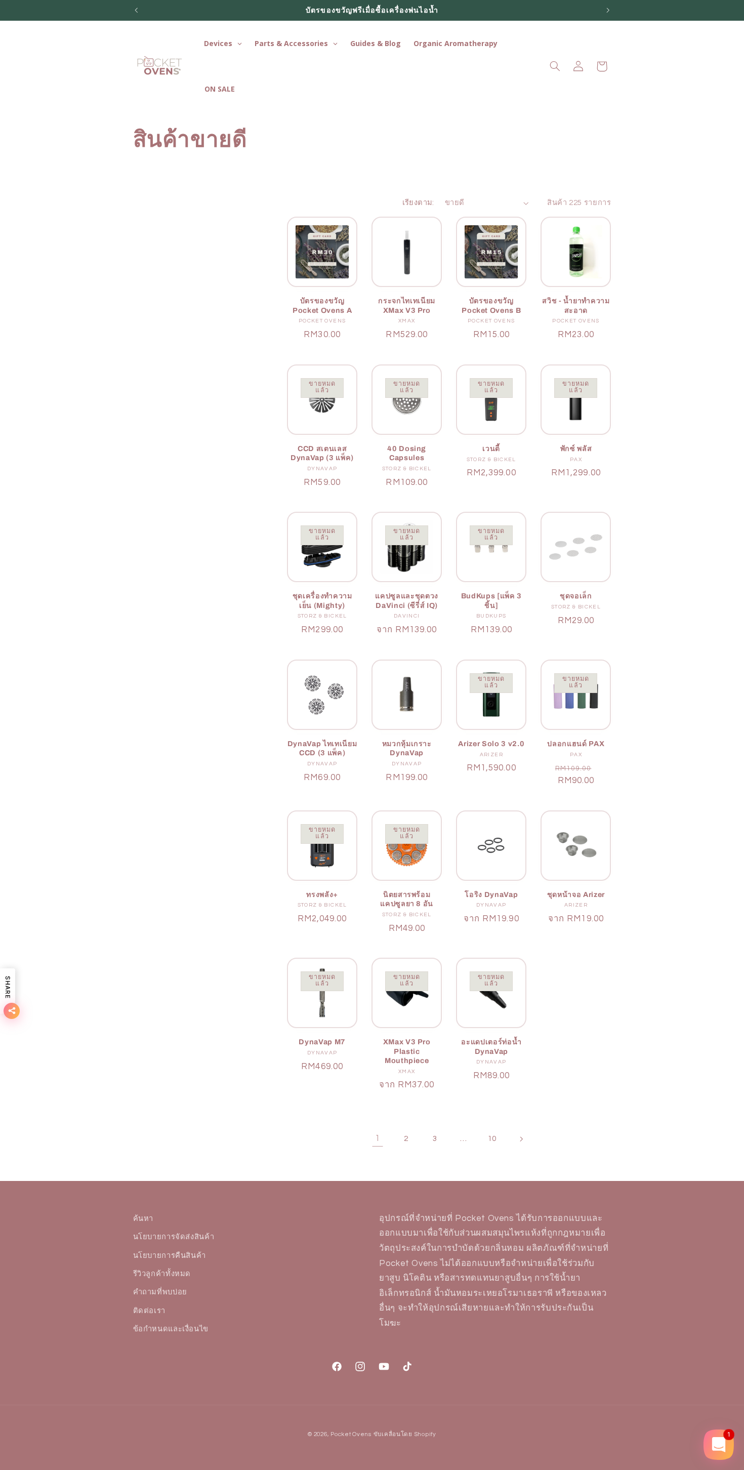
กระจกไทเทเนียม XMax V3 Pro (406, 305)
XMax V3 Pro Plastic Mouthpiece (407, 1051)
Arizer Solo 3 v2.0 (491, 744)
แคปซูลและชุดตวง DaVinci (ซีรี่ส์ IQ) (406, 600)
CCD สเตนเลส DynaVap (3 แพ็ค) (322, 453)
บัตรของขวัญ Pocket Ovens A (322, 305)
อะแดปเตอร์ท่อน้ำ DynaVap (491, 1046)
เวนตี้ (491, 448)
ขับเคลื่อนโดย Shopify (405, 1434)
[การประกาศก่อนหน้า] (136, 10)
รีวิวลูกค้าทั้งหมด (162, 1274)
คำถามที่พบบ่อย (160, 1292)
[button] (554, 66)
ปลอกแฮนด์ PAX (575, 744)
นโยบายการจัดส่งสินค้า (174, 1237)
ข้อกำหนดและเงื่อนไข (171, 1329)
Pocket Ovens (350, 1434)
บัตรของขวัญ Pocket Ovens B (491, 305)
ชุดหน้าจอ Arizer (576, 894)
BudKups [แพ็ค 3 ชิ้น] (491, 600)
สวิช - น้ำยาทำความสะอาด (575, 305)
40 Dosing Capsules (406, 453)
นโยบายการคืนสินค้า (169, 1255)
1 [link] (377, 1138)
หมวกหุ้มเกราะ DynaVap (407, 748)
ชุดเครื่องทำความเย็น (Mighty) (322, 600)
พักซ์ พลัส (576, 448)
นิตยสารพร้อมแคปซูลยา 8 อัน (406, 899)
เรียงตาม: (418, 203)
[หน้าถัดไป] (520, 1139)
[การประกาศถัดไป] (608, 10)
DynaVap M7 (322, 1042)
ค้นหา (143, 1218)
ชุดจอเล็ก (576, 596)
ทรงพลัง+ (322, 894)
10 (492, 1138)
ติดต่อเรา (149, 1311)
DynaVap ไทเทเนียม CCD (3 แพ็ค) (322, 748)
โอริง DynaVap (491, 894)
